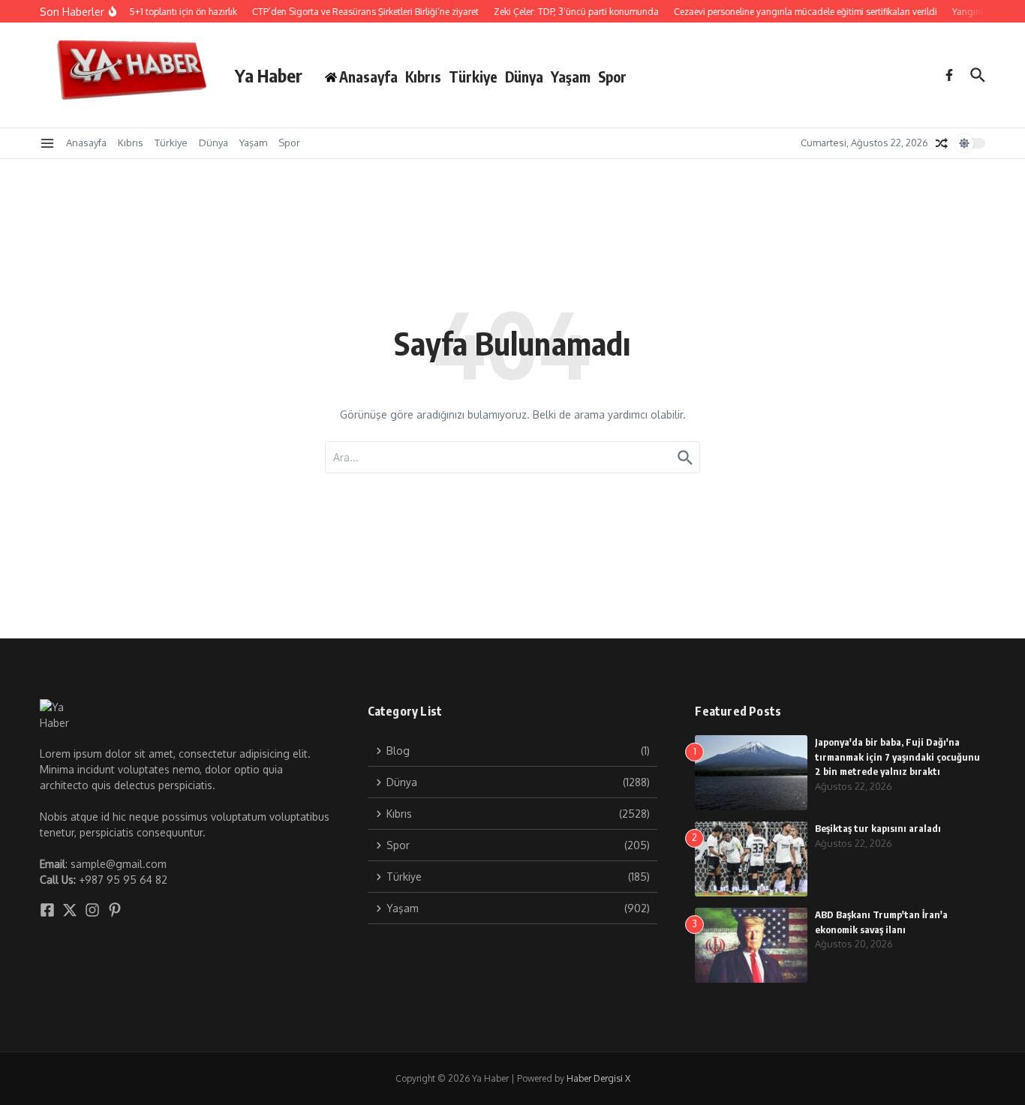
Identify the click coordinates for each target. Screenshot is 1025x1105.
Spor (612, 77)
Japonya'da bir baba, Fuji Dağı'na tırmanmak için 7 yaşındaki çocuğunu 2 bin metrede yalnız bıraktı (897, 756)
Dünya (524, 77)
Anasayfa (86, 143)
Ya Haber (268, 75)
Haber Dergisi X (598, 1078)
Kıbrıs (423, 77)
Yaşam (571, 77)
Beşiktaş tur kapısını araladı (878, 828)
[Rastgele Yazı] (942, 143)
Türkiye (473, 77)
